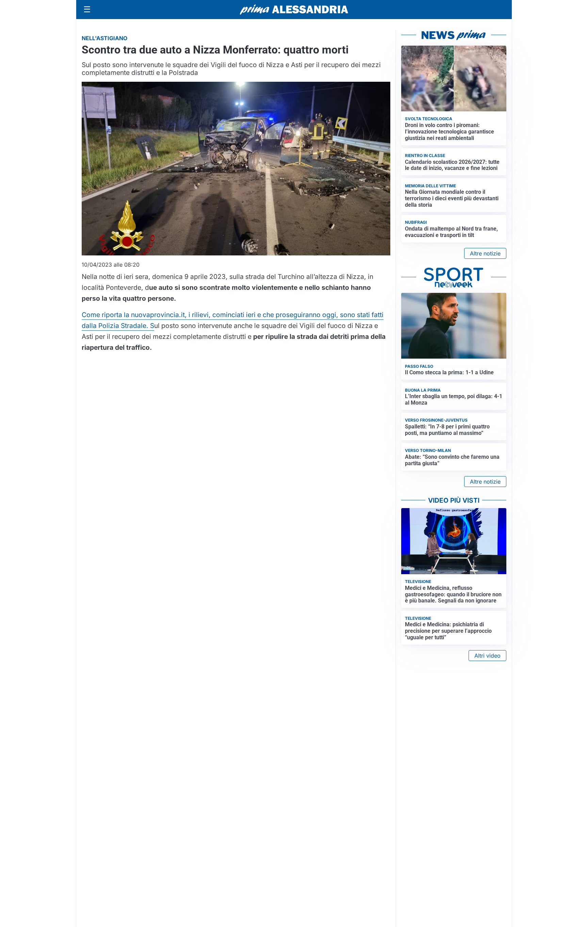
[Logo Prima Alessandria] (294, 9)
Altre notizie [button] (485, 253)
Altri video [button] (487, 655)
